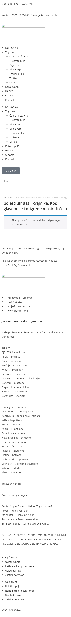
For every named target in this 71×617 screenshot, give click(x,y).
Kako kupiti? (12, 87)
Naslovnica (11, 47)
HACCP (9, 91)
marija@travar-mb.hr (45, 15)
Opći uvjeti (11, 557)
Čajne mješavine (18, 56)
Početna (8, 197)
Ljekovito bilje (17, 60)
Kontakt (9, 100)
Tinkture (14, 78)
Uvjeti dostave (13, 570)
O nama (9, 95)
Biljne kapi (15, 69)
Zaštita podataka (14, 575)
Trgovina (10, 52)
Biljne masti (16, 65)
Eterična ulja (16, 74)
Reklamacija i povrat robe (19, 566)
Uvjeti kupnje (12, 561)
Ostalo (13, 82)
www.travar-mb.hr (18, 310)
